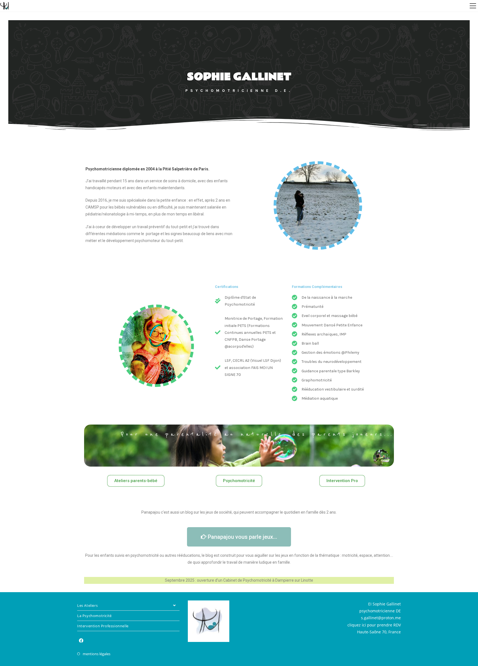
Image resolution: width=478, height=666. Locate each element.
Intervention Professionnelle (103, 625)
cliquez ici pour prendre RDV (374, 625)
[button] (136, 481)
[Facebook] (81, 641)
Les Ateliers (87, 605)
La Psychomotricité (94, 615)
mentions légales (96, 653)
